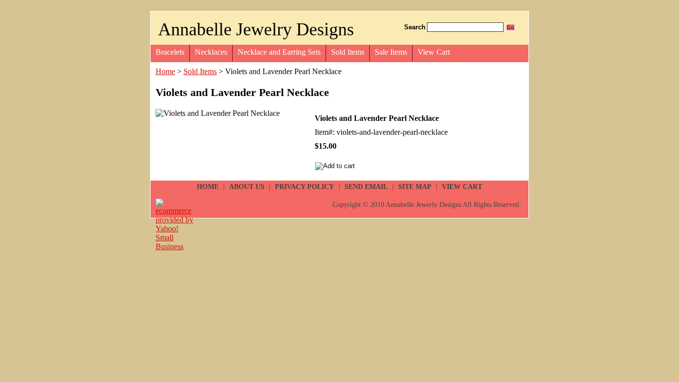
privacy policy (304, 187)
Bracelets (170, 52)
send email (366, 187)
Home (165, 71)
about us (246, 187)
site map (414, 187)
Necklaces (211, 52)
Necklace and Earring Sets (279, 52)
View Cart (434, 52)
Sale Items (391, 52)
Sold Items (347, 52)
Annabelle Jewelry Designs (256, 29)
